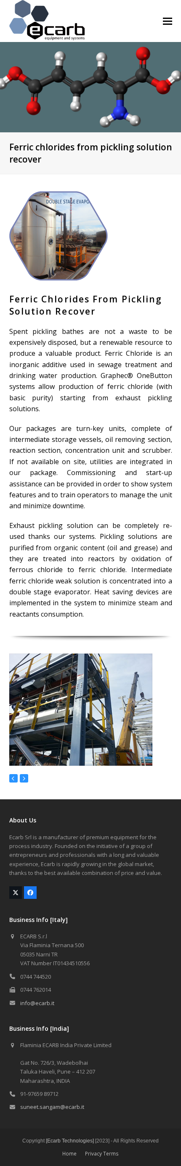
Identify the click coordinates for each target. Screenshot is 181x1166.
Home (69, 1153)
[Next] (24, 778)
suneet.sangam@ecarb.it (52, 1107)
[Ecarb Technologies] (70, 1141)
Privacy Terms (102, 1153)
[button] (167, 21)
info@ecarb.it (37, 1003)
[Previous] (13, 778)
